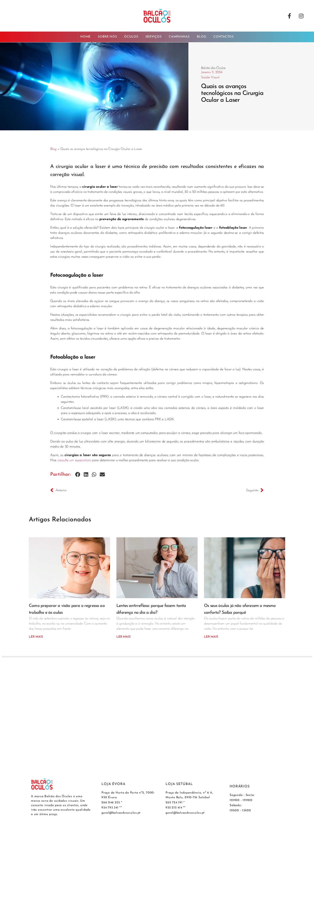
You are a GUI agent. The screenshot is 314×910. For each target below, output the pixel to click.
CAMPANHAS (179, 36)
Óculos (131, 36)
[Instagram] (301, 15)
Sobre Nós (107, 36)
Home (85, 36)
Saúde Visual (210, 77)
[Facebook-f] (289, 15)
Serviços (153, 36)
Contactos (223, 36)
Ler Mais (36, 636)
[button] (78, 475)
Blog (201, 36)
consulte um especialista (74, 460)
